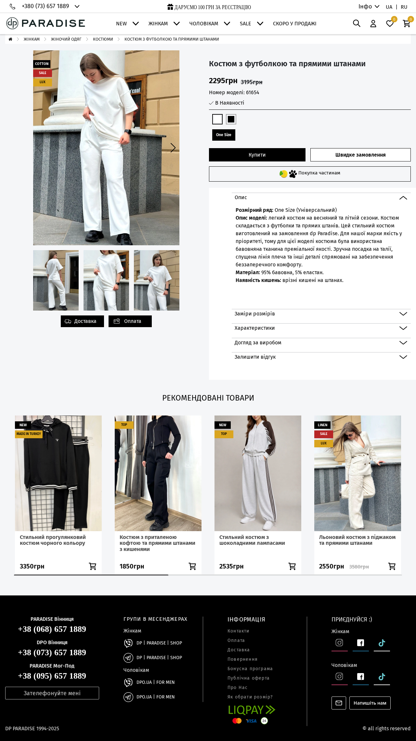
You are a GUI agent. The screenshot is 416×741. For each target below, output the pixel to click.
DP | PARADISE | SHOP (159, 643)
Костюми (103, 39)
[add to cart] (92, 566)
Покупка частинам (318, 173)
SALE (245, 23)
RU (404, 7)
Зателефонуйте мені (52, 693)
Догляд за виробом (258, 342)
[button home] (10, 39)
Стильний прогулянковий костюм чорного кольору (53, 540)
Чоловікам (203, 23)
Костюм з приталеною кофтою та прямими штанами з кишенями (157, 543)
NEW (121, 23)
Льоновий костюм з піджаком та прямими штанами (357, 540)
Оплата (132, 321)
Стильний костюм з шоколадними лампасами (252, 540)
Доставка (85, 321)
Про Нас (238, 687)
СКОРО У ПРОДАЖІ (295, 23)
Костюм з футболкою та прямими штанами (171, 39)
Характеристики (255, 328)
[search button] (356, 23)
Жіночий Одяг (66, 39)
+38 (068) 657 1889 (52, 629)
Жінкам (158, 23)
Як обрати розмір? (250, 697)
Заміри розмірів (255, 314)
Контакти (239, 631)
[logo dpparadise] (45, 24)
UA (389, 7)
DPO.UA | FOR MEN (155, 682)
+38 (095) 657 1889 (52, 676)
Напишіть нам (370, 703)
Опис (241, 197)
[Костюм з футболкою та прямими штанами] (106, 53)
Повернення (243, 659)
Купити (257, 155)
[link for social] (128, 643)
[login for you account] (373, 23)
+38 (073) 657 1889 (52, 652)
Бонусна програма (250, 669)
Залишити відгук (255, 357)
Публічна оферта (249, 678)
